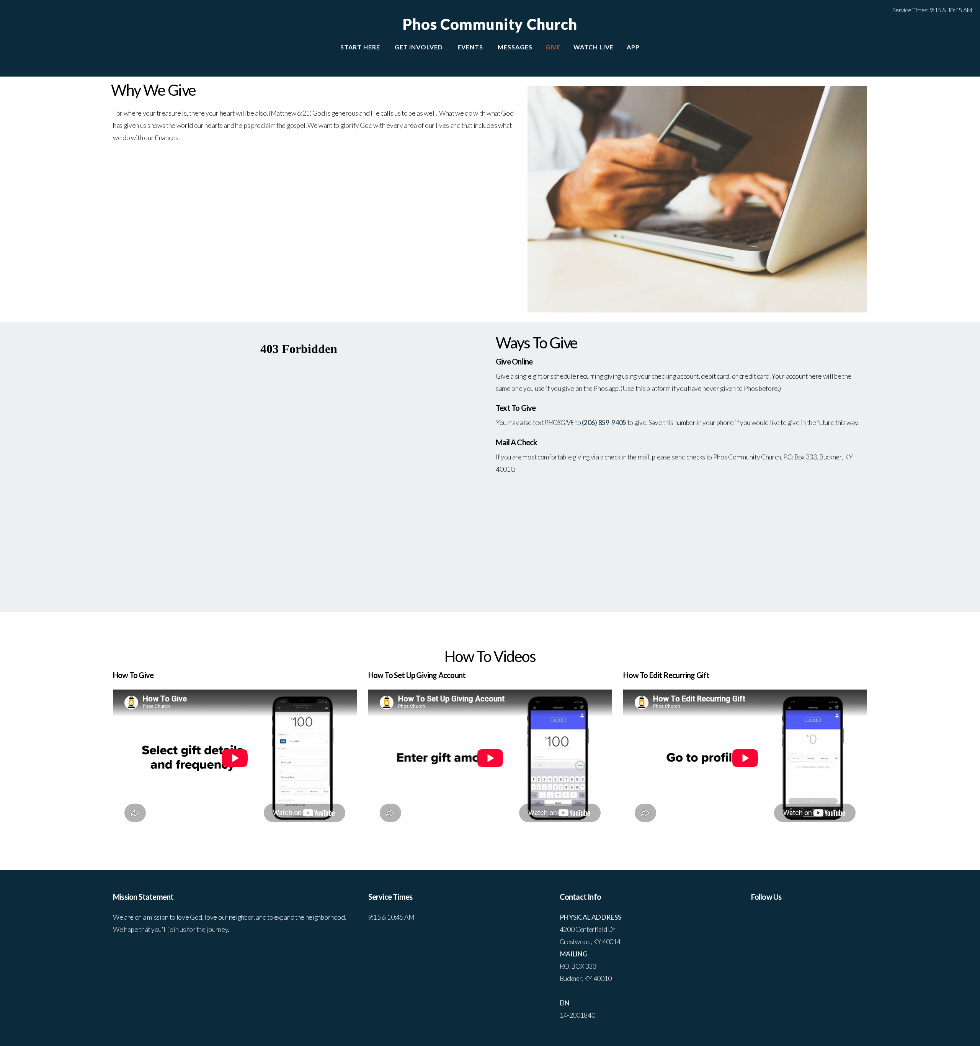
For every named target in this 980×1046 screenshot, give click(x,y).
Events (471, 47)
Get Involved (419, 47)
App (633, 47)
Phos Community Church (490, 24)
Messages (515, 47)
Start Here (361, 47)
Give (553, 47)
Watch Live (593, 47)
